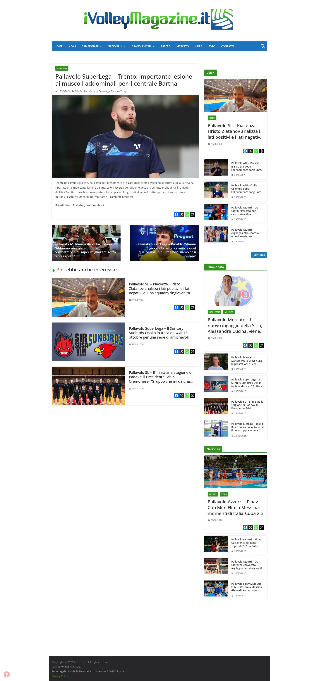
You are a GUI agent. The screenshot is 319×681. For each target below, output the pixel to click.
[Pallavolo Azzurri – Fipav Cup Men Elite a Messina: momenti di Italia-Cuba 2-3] (235, 471)
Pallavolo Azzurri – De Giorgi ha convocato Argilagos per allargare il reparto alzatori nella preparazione (246, 565)
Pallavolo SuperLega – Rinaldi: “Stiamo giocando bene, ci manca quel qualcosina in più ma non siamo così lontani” (166, 250)
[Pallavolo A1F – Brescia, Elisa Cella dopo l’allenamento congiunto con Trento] (216, 169)
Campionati (90, 46)
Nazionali (115, 46)
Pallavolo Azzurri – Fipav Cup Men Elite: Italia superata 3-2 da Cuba (246, 543)
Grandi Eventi (141, 46)
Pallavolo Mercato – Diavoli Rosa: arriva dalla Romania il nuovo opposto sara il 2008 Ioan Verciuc (247, 427)
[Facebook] (176, 214)
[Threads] (192, 214)
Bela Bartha (81, 91)
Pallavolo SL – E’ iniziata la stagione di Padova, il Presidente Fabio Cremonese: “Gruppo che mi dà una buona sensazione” (160, 379)
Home (59, 46)
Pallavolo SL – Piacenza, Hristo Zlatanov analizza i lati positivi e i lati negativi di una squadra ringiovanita (160, 288)
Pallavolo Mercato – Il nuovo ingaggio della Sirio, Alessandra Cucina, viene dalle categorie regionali (235, 325)
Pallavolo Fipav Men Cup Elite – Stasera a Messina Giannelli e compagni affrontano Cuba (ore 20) (246, 587)
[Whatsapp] (187, 214)
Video (199, 46)
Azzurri (213, 494)
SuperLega (62, 68)
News (72, 46)
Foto (211, 46)
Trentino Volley (118, 91)
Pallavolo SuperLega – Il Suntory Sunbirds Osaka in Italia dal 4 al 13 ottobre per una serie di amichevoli (159, 333)
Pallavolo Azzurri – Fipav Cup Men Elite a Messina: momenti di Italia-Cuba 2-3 (236, 507)
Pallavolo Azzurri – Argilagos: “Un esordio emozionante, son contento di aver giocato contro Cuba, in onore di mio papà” (246, 233)
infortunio (93, 91)
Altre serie (214, 312)
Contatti (227, 46)
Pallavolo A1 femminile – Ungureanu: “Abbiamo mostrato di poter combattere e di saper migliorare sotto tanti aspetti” (85, 250)
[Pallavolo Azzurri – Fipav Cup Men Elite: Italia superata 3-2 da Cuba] (216, 546)
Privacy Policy (60, 676)
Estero (166, 46)
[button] (100, 46)
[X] (181, 214)
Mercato (182, 46)
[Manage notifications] (7, 674)
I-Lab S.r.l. (80, 662)
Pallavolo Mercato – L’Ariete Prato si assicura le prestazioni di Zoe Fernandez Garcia (246, 361)
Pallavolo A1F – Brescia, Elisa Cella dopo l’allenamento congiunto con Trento (246, 166)
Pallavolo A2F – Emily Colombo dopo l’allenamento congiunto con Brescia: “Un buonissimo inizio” (246, 189)
